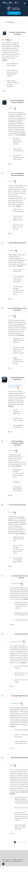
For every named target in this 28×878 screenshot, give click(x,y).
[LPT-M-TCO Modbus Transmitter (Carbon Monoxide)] (4, 443)
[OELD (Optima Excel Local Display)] (5, 760)
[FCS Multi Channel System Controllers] (4, 33)
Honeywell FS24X (15, 703)
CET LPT (10, 512)
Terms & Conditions (16, 861)
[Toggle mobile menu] (25, 3)
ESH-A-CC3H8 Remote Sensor (17, 243)
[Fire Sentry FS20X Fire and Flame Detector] (5, 578)
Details (4, 91)
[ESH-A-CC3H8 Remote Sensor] (4, 245)
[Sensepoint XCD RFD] (5, 636)
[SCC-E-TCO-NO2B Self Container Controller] (4, 175)
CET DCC (10, 108)
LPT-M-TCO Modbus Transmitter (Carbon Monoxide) (17, 443)
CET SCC (10, 181)
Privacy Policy (6, 861)
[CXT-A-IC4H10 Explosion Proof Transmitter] (4, 310)
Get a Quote (14, 13)
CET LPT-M (11, 450)
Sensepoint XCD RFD (21, 634)
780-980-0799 (16, 9)
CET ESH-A (11, 250)
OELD (11, 765)
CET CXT (10, 316)
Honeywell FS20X (15, 583)
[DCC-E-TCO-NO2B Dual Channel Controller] (4, 102)
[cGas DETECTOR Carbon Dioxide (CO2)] (4, 380)
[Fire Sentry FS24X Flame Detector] (5, 698)
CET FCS (4, 40)
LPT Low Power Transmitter (17, 505)
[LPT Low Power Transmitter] (4, 507)
